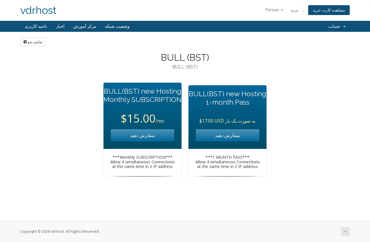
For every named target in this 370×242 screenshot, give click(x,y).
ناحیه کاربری (36, 26)
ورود (294, 9)
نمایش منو (34, 41)
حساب (335, 26)
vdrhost (38, 10)
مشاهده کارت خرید (329, 10)
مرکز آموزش (84, 26)
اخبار (60, 26)
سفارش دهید (142, 135)
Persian (272, 9)
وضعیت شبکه (117, 26)
